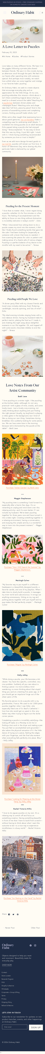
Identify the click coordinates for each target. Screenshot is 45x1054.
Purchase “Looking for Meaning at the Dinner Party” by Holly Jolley (22, 800)
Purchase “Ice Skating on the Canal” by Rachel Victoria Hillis (22, 899)
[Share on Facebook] (9, 914)
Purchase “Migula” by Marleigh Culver (22, 664)
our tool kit (6, 144)
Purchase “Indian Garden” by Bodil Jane (22, 488)
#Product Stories (27, 56)
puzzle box (8, 103)
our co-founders (27, 119)
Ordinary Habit (14, 1042)
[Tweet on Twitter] (13, 914)
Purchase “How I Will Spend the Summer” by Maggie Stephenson (22, 568)
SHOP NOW (7, 965)
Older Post (35, 928)
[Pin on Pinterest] (18, 914)
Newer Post (10, 928)
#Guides (15, 56)
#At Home (6, 56)
